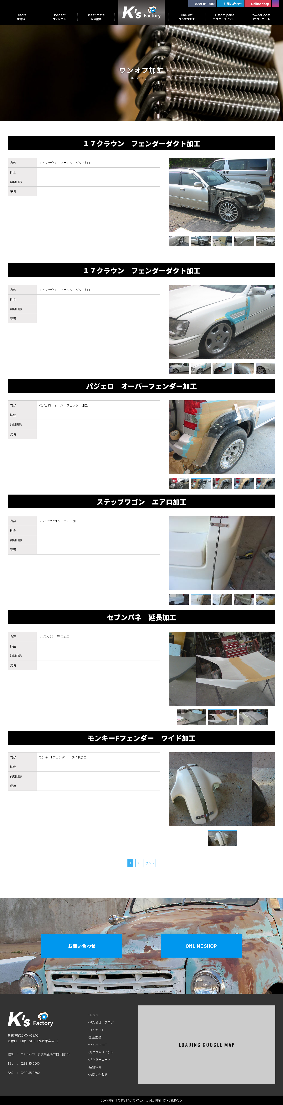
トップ (93, 1015)
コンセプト (97, 1029)
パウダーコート (100, 1059)
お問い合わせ (82, 945)
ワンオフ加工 (98, 1044)
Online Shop (201, 945)
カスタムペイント (101, 1052)
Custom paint (223, 17)
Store (22, 17)
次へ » (149, 863)
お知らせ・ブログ (101, 1022)
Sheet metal (96, 17)
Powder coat (260, 17)
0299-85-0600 (30, 1063)
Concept (59, 17)
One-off (187, 17)
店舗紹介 (95, 1067)
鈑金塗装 (95, 1037)
